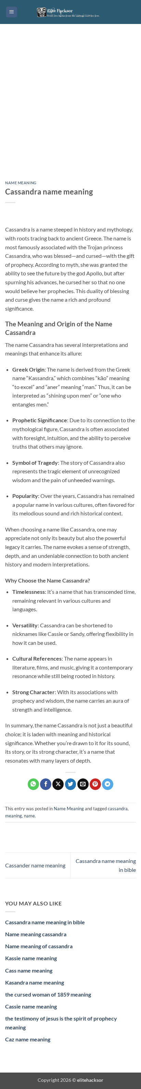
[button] (11, 12)
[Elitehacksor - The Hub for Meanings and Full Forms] (70, 12)
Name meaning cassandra (35, 934)
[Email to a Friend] (83, 784)
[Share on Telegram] (107, 784)
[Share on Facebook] (45, 784)
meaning (13, 815)
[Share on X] (58, 784)
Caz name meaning (27, 1039)
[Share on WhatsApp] (33, 784)
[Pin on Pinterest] (95, 784)
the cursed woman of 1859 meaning (48, 994)
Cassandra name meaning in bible (45, 922)
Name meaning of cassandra (39, 946)
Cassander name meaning (35, 865)
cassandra (118, 808)
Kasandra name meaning (34, 982)
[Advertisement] (70, 107)
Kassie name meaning (31, 958)
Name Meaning (21, 182)
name (29, 815)
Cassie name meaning (31, 1006)
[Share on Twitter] (70, 784)
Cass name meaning (28, 970)
